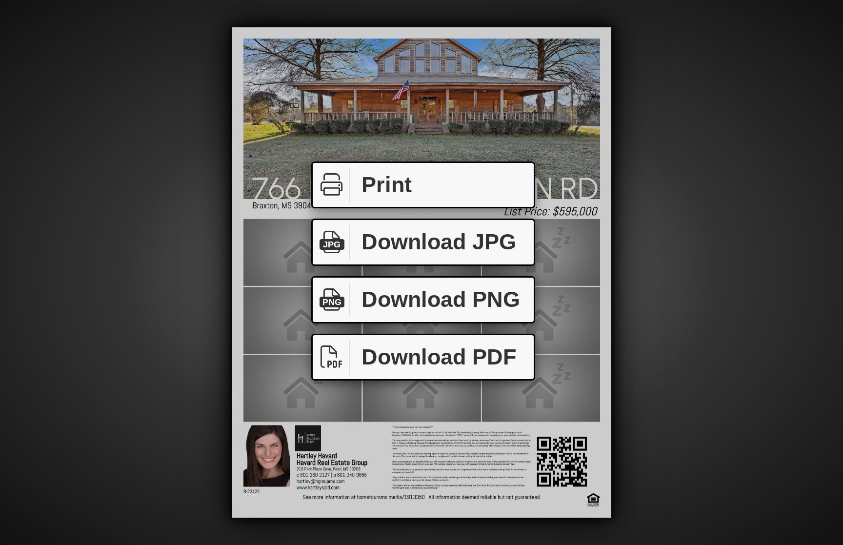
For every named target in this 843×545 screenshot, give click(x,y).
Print (386, 184)
